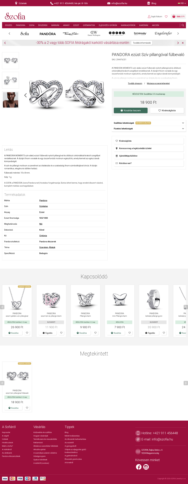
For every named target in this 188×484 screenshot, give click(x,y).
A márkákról (7, 449)
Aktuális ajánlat (39, 449)
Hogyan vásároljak (40, 436)
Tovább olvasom (135, 83)
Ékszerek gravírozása (73, 459)
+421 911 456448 (165, 433)
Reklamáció (38, 443)
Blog (66, 432)
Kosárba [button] (14, 333)
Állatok (52, 247)
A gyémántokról (71, 456)
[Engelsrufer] (163, 33)
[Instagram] (146, 468)
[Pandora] (47, 33)
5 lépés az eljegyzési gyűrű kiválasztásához (75, 450)
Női (40, 224)
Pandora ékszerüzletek (11, 456)
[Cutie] (117, 33)
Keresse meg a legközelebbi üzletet (135, 148)
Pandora (43, 200)
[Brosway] (140, 33)
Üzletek (5, 439)
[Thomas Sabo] (70, 33)
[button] (27, 333)
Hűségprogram (39, 456)
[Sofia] (24, 33)
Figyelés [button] (48, 333)
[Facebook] (139, 468)
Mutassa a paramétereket (158, 83)
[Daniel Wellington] (94, 33)
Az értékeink (7, 453)
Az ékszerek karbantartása (75, 439)
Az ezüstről (69, 443)
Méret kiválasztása (72, 436)
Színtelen (43, 206)
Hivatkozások (7, 443)
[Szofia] (14, 14)
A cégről (5, 436)
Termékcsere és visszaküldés (45, 439)
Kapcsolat (6, 432)
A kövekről (69, 463)
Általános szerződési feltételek (45, 446)
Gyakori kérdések (40, 460)
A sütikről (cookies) (41, 463)
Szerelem (43, 247)
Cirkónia (43, 236)
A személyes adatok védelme (45, 453)
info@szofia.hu (162, 439)
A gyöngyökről (70, 446)
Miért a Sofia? (7, 446)
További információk (142, 43)
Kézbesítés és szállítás (42, 432)
